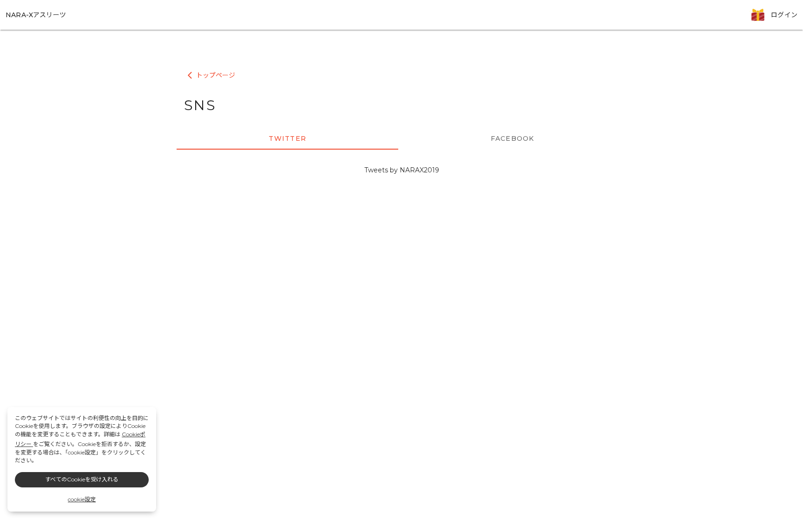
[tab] (287, 138)
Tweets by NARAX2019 (401, 170)
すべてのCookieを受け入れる (81, 479)
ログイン (784, 15)
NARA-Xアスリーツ (36, 15)
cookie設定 (82, 499)
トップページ (211, 75)
